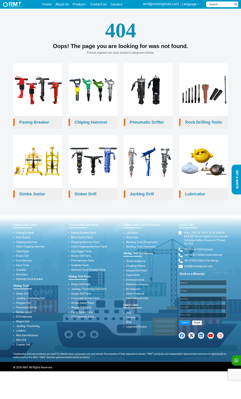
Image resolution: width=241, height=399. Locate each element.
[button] (185, 322)
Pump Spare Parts (82, 312)
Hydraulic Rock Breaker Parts (88, 269)
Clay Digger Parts (81, 251)
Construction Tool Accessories (141, 224)
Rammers (22, 274)
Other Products (135, 293)
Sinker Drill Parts (81, 284)
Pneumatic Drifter (26, 307)
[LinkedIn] (201, 335)
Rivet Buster (23, 237)
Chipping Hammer (26, 242)
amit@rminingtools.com (161, 4)
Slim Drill (21, 339)
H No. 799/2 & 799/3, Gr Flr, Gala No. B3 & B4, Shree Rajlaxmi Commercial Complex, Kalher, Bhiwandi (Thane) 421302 (205, 238)
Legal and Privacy (136, 326)
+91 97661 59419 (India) (198, 249)
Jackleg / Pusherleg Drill (30, 298)
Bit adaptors (133, 288)
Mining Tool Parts (79, 276)
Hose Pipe (132, 237)
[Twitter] (191, 335)
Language (189, 4)
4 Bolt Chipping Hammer (30, 246)
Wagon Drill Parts (81, 307)
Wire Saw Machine (27, 335)
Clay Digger (22, 251)
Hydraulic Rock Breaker (29, 279)
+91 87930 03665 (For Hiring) (201, 260)
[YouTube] (210, 335)
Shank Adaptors (135, 261)
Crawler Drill (23, 344)
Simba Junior (24, 312)
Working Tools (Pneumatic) (142, 242)
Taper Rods (133, 275)
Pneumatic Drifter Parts (85, 298)
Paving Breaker (25, 232)
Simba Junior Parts (82, 302)
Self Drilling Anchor (137, 298)
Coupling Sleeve (135, 265)
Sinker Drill (22, 293)
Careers (131, 317)
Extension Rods (135, 279)
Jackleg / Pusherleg (28, 326)
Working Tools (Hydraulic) (141, 246)
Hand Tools (22, 265)
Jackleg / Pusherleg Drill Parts (89, 288)
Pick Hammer (24, 260)
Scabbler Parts (80, 265)
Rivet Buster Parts (82, 237)
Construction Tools (25, 224)
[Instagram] (220, 335)
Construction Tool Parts (83, 224)
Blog (128, 321)
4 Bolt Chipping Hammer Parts (89, 246)
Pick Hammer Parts (82, 260)
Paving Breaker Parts (83, 232)
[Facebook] (182, 335)
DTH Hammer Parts (82, 316)
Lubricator (132, 232)
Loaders (21, 330)
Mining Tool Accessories (138, 253)
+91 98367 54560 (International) (203, 254)
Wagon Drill (22, 321)
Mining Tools (21, 285)
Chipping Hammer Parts (85, 242)
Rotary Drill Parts (81, 255)
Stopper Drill (23, 302)
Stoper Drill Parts (81, 293)
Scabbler (21, 269)
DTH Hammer (24, 316)
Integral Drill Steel (136, 270)
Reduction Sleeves (137, 284)
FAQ (128, 312)
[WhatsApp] (236, 360)
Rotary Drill (22, 255)
